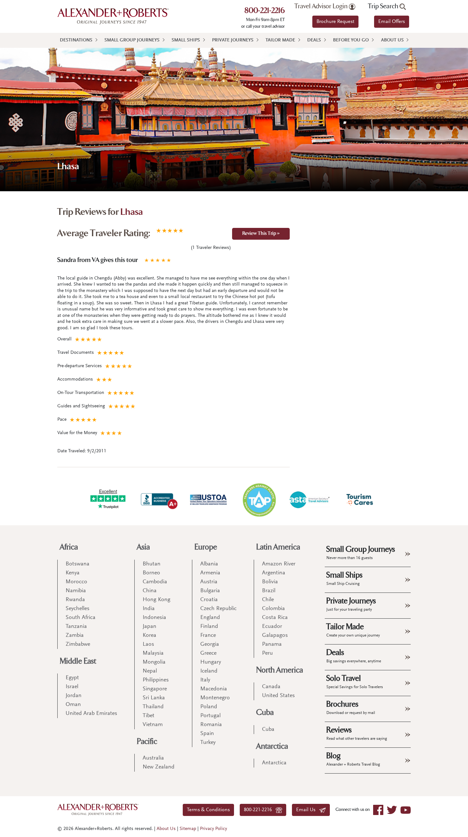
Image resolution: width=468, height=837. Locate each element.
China (150, 591)
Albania (209, 564)
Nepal (150, 671)
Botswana (77, 564)
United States (278, 696)
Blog (353, 759)
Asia (143, 547)
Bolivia (270, 582)
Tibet (148, 716)
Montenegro (215, 698)
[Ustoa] (208, 500)
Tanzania (76, 627)
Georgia (209, 644)
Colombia (273, 609)
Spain (207, 734)
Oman (73, 705)
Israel (72, 687)
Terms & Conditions (208, 809)
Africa (69, 547)
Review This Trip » (261, 234)
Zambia (75, 635)
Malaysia (153, 653)
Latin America (278, 547)
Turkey (208, 743)
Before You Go (351, 40)
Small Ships (186, 40)
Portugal (210, 716)
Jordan (74, 696)
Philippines (156, 680)
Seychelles (77, 609)
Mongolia (154, 662)
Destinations (76, 40)
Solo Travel (354, 681)
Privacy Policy (213, 828)
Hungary (210, 662)
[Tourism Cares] (360, 500)
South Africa (81, 618)
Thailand (153, 707)
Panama (272, 644)
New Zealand (158, 767)
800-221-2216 (265, 11)
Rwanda (75, 600)
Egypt (72, 678)
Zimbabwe (78, 644)
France (208, 635)
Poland (208, 707)
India (149, 609)
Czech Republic (218, 609)
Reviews (356, 733)
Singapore (155, 689)
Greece (208, 653)
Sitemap (188, 828)
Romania (211, 725)
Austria (208, 582)
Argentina (273, 573)
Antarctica (272, 746)
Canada (271, 687)
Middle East (78, 661)
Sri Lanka (154, 698)
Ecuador (272, 627)
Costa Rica (275, 618)
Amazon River (278, 564)
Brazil (268, 591)
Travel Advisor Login (321, 6)
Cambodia (155, 582)
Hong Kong (156, 600)
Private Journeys (232, 40)
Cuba (265, 712)
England (210, 618)
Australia (153, 758)
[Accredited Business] (158, 500)
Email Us (307, 809)
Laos (148, 644)
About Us (392, 40)
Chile (268, 600)
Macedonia (213, 689)
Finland (209, 627)
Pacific (147, 741)
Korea (149, 635)
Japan (149, 627)
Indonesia (154, 618)
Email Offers (391, 21)
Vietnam (153, 725)
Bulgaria (210, 591)
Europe (206, 547)
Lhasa (131, 213)
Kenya (73, 573)
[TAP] (259, 499)
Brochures (350, 707)
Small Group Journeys (132, 40)
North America (279, 670)
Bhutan (151, 564)
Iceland (208, 671)
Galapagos (275, 635)
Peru (267, 653)
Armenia (210, 573)
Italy (205, 680)
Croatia (209, 600)
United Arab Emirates (91, 714)
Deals (314, 40)
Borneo (151, 573)
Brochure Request (335, 21)
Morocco (76, 582)
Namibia (76, 591)
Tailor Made (280, 40)
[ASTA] (309, 500)
